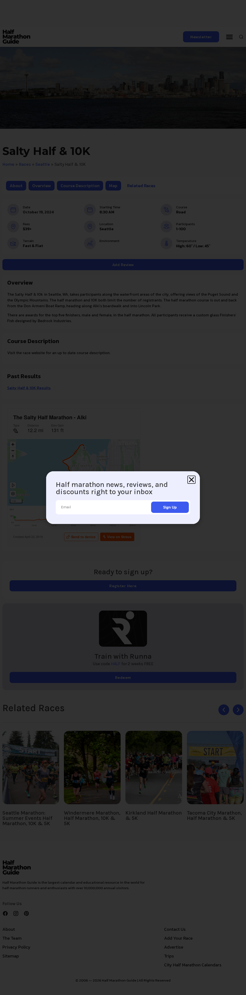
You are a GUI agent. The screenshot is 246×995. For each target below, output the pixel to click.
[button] (191, 479)
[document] (123, 497)
